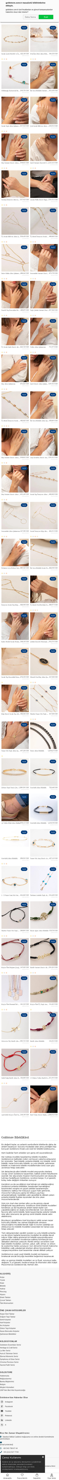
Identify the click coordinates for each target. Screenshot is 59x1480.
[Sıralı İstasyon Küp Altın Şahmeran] (44, 515)
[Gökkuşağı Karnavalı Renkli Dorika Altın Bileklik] (15, 75)
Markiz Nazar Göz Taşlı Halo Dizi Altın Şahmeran (39, 714)
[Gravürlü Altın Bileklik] (44, 772)
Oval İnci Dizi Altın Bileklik (39, 54)
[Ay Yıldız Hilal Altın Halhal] (15, 807)
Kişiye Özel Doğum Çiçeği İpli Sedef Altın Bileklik (10, 967)
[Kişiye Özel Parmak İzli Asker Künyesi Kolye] (15, 988)
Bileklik (3, 1286)
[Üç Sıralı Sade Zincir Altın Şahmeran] (15, 331)
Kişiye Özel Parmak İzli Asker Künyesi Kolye (10, 1004)
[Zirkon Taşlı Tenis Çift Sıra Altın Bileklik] (15, 772)
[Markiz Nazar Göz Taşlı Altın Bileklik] (15, 915)
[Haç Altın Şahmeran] (15, 368)
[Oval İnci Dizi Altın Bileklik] (44, 38)
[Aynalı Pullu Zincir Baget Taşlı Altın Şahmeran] (44, 184)
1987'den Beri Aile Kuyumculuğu (12, 1390)
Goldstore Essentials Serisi (10, 1345)
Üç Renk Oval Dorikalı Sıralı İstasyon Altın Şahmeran (39, 605)
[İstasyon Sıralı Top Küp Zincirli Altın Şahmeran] (15, 589)
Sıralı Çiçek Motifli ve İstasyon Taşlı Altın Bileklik (10, 54)
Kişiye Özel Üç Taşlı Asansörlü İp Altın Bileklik (39, 1004)
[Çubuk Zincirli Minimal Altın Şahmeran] (44, 626)
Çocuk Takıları (5, 1300)
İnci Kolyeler (5, 1325)
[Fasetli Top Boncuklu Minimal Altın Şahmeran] (15, 294)
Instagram (9, 1402)
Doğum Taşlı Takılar (7, 1317)
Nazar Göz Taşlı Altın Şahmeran (10, 751)
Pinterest (8, 1416)
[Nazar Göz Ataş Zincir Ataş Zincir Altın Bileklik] (44, 843)
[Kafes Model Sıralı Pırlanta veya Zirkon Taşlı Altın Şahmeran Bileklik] (15, 626)
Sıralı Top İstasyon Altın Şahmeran (39, 494)
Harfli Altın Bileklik (37, 1041)
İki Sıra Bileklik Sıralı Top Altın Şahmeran (39, 568)
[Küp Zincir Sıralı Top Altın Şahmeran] (15, 698)
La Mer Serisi (5, 1351)
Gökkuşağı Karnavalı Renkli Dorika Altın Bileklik (10, 91)
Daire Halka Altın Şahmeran (10, 273)
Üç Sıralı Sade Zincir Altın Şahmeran (10, 347)
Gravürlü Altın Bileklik (38, 787)
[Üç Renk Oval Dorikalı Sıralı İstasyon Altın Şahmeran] (44, 589)
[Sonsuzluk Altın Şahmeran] (15, 515)
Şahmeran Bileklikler (8, 1334)
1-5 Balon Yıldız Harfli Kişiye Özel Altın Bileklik (39, 1078)
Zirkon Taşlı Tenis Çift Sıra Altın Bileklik (10, 787)
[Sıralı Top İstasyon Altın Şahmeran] (44, 479)
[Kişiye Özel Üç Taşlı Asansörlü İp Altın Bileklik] (44, 988)
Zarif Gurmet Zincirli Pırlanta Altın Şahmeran (39, 163)
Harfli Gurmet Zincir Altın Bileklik (39, 967)
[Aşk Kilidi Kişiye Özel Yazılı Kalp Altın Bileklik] (15, 1099)
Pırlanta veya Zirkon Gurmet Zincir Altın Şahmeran (10, 568)
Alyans (2, 1295)
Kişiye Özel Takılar (7, 1314)
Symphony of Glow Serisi (9, 1359)
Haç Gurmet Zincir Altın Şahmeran (10, 163)
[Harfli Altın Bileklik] (44, 1025)
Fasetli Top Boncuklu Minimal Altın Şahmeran (10, 310)
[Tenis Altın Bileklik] (44, 735)
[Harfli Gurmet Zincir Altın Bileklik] (44, 952)
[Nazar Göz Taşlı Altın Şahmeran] (15, 735)
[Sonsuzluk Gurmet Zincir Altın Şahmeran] (44, 258)
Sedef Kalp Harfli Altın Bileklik (10, 1078)
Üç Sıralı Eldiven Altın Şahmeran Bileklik (10, 236)
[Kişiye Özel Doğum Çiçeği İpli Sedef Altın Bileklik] (15, 952)
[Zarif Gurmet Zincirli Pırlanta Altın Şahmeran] (44, 147)
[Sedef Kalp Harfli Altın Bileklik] (15, 1062)
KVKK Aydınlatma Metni (47, 1466)
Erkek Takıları (5, 1297)
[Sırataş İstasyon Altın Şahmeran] (15, 184)
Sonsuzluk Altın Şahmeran (10, 531)
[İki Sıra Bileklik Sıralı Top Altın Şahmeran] (44, 552)
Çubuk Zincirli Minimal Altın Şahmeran (39, 642)
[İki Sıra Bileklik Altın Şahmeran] (44, 405)
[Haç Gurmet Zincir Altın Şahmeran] (15, 147)
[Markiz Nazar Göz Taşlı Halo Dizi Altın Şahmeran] (44, 698)
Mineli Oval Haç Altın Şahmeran (39, 677)
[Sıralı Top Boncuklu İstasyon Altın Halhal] (15, 661)
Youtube (8, 1411)
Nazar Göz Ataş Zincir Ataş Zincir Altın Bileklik (39, 858)
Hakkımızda (4, 1376)
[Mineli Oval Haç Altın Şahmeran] (44, 661)
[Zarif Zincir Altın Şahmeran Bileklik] (44, 368)
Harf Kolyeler (5, 1323)
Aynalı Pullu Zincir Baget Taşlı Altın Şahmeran (39, 200)
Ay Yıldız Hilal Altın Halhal (10, 823)
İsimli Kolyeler (5, 1320)
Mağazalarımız (5, 1379)
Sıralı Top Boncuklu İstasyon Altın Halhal (10, 677)
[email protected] (6, 1445)
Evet (46, 17)
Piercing (3, 1292)
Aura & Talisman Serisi (9, 1354)
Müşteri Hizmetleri (7, 1387)
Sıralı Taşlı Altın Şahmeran (10, 126)
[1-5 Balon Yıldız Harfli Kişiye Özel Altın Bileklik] (44, 1062)
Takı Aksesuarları (6, 1303)
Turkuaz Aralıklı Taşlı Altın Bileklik (39, 895)
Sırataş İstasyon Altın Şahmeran (10, 200)
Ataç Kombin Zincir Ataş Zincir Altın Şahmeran (39, 457)
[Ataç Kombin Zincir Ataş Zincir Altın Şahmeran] (44, 442)
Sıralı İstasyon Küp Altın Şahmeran (39, 531)
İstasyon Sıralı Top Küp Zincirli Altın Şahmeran (10, 605)
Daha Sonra (30, 17)
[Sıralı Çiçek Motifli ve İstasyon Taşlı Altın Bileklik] (15, 38)
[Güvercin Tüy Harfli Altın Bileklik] (15, 1025)
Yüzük (2, 1280)
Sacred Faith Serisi (7, 1365)
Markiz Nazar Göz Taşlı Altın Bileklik (10, 931)
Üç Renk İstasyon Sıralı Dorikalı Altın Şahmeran (39, 236)
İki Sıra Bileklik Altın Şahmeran (39, 421)
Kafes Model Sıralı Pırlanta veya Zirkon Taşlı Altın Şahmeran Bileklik (10, 642)
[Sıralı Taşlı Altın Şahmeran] (15, 110)
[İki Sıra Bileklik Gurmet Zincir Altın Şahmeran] (44, 75)
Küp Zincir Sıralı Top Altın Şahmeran (10, 714)
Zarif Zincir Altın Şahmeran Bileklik (39, 384)
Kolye (2, 1277)
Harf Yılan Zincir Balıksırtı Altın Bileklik (39, 1115)
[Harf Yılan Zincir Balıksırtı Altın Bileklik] (44, 1099)
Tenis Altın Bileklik (37, 751)
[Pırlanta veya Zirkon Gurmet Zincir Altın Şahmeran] (15, 552)
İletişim (2, 1384)
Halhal (2, 1289)
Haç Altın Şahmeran (8, 384)
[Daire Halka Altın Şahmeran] (15, 258)
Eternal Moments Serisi (9, 1356)
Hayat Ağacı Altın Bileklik (39, 931)
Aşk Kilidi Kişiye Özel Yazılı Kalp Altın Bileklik (10, 1115)
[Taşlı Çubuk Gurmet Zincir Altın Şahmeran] (44, 294)
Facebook (9, 1406)
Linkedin (8, 1420)
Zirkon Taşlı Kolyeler (8, 1328)
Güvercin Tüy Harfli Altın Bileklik (10, 1041)
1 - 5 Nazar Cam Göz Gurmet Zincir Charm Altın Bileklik (10, 895)
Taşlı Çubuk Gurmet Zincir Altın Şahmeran (39, 310)
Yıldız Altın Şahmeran (38, 347)
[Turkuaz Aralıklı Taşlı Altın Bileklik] (44, 879)
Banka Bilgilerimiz (7, 1382)
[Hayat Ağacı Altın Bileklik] (44, 915)
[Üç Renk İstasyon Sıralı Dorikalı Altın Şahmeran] (44, 221)
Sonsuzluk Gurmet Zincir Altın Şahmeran (39, 273)
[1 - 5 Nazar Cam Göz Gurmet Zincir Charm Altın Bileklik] (15, 879)
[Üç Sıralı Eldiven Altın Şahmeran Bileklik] (15, 221)
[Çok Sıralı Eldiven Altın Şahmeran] (44, 110)
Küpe (2, 1283)
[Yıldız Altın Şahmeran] (44, 331)
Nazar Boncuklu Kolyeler (9, 1331)
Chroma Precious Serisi (9, 1362)
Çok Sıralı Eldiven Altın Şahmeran (39, 126)
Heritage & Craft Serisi (8, 1348)
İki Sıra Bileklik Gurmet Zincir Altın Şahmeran (39, 91)
